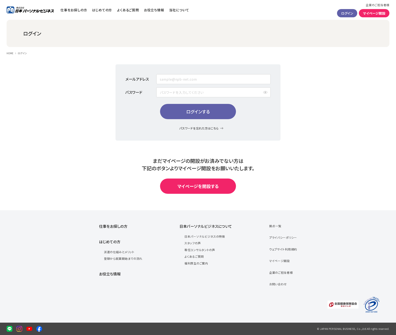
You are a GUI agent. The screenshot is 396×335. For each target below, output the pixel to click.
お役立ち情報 (154, 9)
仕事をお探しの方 (73, 9)
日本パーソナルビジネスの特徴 (204, 236)
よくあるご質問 (128, 9)
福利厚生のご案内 (196, 263)
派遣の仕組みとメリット (119, 252)
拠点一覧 (275, 226)
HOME (10, 53)
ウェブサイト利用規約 (283, 249)
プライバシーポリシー (283, 237)
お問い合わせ (278, 284)
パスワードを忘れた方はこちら (199, 128)
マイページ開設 (374, 13)
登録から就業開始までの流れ (123, 258)
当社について (179, 9)
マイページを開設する (198, 186)
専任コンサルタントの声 (199, 250)
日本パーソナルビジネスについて (205, 226)
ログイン (347, 13)
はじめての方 (102, 9)
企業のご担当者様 (377, 5)
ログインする (198, 111)
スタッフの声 (192, 243)
